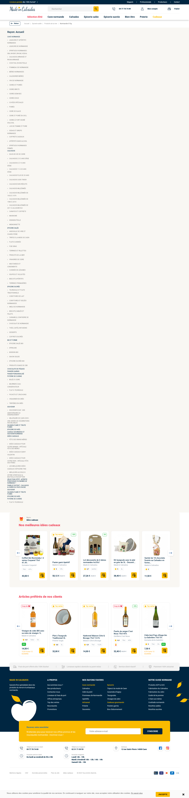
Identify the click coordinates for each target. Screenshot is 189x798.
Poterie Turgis (57, 641)
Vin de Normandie (16, 80)
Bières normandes (16, 72)
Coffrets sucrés (16, 337)
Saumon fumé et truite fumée (16, 426)
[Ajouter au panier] (42, 575)
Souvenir (11, 407)
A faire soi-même (155, 699)
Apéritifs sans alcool (18, 141)
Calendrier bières (16, 76)
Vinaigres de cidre (16, 259)
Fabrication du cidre (156, 692)
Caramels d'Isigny (114, 692)
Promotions (52, 709)
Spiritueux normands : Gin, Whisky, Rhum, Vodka (17, 52)
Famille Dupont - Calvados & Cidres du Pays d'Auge (18, 486)
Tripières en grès (16, 403)
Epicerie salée (13, 228)
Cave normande (88, 685)
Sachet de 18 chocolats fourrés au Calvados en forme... (155, 560)
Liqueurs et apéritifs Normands (16, 41)
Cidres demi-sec (15, 94)
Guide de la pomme (156, 695)
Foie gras (13, 246)
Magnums (13, 216)
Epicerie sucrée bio (16, 361)
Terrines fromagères (17, 283)
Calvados (11, 151)
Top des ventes (53, 702)
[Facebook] (160, 748)
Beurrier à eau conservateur (14, 385)
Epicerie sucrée (13, 287)
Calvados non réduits (18, 184)
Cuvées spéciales (16, 102)
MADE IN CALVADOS (19, 680)
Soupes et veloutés (17, 274)
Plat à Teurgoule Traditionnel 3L (59, 637)
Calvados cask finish (18, 180)
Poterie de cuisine (14, 376)
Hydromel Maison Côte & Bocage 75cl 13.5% (94, 637)
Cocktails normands (156, 702)
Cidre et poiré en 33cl (18, 116)
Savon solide (14, 357)
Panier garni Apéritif (61, 562)
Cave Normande (13, 37)
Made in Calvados (59, 565)
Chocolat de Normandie (19, 323)
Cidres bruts (14, 89)
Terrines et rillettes (17, 251)
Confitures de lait (16, 296)
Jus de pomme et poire (18, 126)
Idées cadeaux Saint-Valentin (16, 453)
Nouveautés (52, 706)
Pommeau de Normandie (18, 67)
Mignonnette (14, 224)
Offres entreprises (54, 699)
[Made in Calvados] (22, 9)
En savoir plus (137, 793)
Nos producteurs (54, 688)
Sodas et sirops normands (14, 132)
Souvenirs (86, 709)
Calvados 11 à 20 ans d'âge (16, 170)
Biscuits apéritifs (16, 279)
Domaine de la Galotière (153, 640)
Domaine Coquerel (29, 565)
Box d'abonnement (114, 709)
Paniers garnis (13, 371)
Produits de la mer (16, 255)
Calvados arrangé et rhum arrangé (16, 58)
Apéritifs (85, 699)
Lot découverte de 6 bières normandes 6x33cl (94, 561)
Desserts (13, 332)
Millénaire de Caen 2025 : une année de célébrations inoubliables (18, 420)
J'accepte (162, 794)
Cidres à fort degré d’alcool (16, 121)
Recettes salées (154, 706)
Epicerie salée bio (16, 343)
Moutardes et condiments (13, 265)
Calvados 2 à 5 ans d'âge (19, 158)
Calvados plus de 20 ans (19, 175)
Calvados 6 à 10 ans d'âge (16, 164)
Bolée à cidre (14, 380)
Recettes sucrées (155, 709)
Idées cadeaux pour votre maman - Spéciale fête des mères (16, 446)
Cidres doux (14, 98)
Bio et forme (12, 340)
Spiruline (13, 348)
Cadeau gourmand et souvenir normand (15, 433)
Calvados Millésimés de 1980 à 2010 (17, 200)
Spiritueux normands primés (17, 147)
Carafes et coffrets (17, 211)
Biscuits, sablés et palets (15, 312)
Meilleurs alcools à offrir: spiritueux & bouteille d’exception (16, 474)
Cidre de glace (15, 111)
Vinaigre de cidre (113, 699)
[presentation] (18, 553)
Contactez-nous (53, 692)
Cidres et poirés (15, 85)
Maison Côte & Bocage (92, 641)
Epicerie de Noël (13, 429)
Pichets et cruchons (17, 394)
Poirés (11, 107)
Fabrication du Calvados (158, 688)
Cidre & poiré (87, 692)
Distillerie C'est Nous (122, 636)
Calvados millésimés (17, 188)
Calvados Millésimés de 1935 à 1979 (17, 194)
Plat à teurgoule (16, 390)
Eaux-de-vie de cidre (17, 154)
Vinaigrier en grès (16, 399)
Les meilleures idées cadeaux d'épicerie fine (16, 467)
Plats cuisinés (15, 242)
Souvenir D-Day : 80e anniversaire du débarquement (16, 412)
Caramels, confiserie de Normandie (18, 318)
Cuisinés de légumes (17, 270)
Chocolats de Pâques (16, 369)
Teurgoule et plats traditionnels (16, 291)
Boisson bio (13, 352)
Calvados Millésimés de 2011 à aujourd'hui (17, 206)
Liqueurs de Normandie (18, 46)
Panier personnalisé (15, 374)
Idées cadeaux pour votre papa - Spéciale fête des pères (17, 460)
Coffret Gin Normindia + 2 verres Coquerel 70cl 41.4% (33, 560)
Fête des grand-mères (18, 439)
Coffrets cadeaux (16, 137)
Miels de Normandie (17, 307)
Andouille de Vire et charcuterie (16, 232)
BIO (24, 644)
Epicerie (110, 685)
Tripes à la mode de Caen (19, 237)
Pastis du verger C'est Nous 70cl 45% (123, 632)
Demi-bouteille (15, 220)
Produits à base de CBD (18, 365)
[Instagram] (167, 748)
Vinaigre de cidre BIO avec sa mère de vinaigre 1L (33, 632)
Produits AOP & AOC (156, 685)
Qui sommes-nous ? (55, 685)
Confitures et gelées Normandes (16, 302)
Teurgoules (111, 695)
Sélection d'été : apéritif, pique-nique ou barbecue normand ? (17, 481)
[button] (15, 23)
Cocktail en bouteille (18, 63)
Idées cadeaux (13, 436)
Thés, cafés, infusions (18, 328)
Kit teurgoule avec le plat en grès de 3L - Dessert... (124, 561)
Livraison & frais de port (56, 695)
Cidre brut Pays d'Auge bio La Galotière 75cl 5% (155, 636)
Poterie (85, 706)
